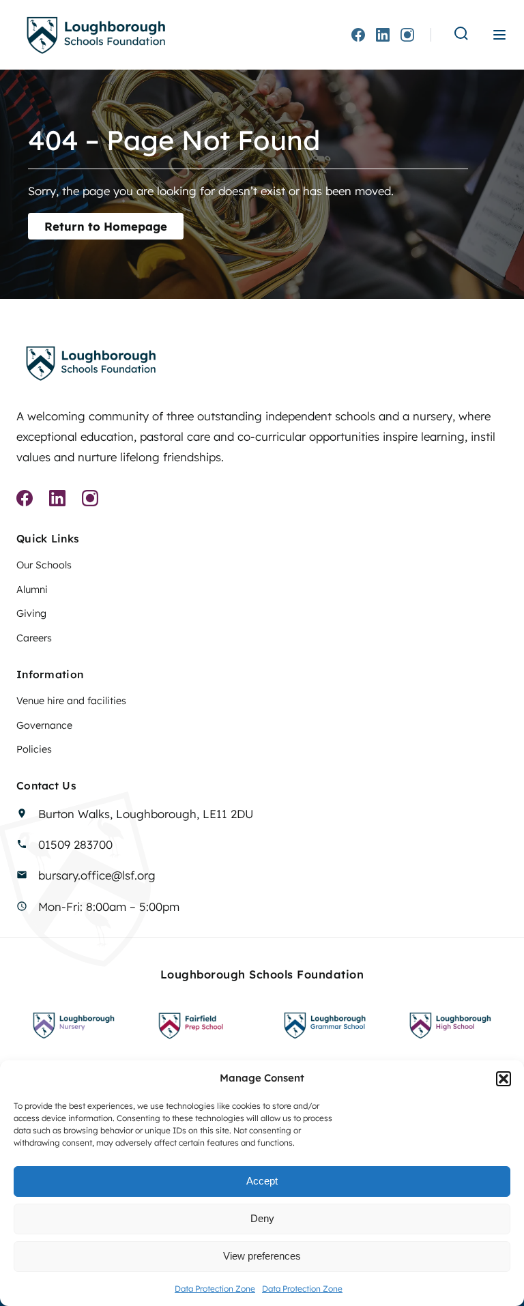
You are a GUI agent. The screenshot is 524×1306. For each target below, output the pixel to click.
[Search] (461, 34)
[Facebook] (358, 35)
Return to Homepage (105, 226)
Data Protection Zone (215, 1288)
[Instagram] (407, 35)
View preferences (262, 1256)
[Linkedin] (383, 35)
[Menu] (499, 35)
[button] (503, 1079)
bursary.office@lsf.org (97, 875)
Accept (262, 1181)
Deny (262, 1218)
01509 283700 (75, 844)
